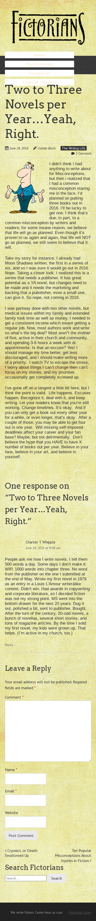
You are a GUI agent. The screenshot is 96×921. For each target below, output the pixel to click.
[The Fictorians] (48, 43)
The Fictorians (39, 64)
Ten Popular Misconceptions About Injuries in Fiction (73, 855)
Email (11, 791)
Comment (14, 697)
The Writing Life (73, 148)
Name (11, 769)
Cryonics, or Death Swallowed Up (21, 853)
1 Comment (83, 153)
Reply (10, 645)
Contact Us (39, 73)
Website (11, 812)
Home (39, 55)
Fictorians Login (80, 912)
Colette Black (47, 148)
